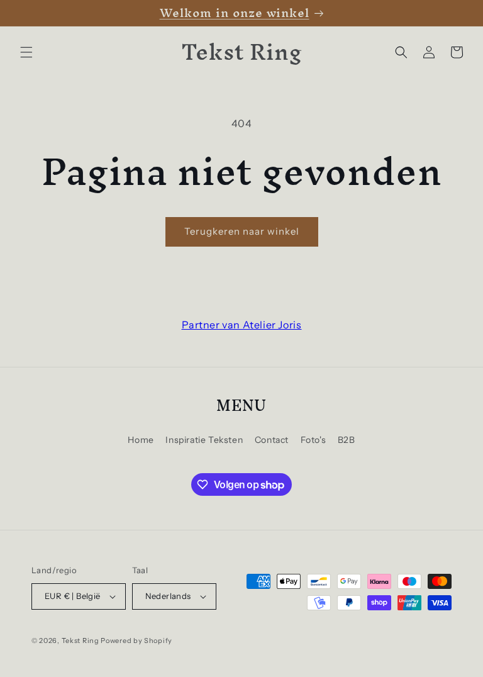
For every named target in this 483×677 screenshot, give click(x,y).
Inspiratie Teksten (204, 439)
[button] (26, 52)
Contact (272, 439)
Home (140, 439)
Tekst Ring (80, 640)
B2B (346, 439)
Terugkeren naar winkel (241, 231)
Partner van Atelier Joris (242, 324)
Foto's (313, 439)
